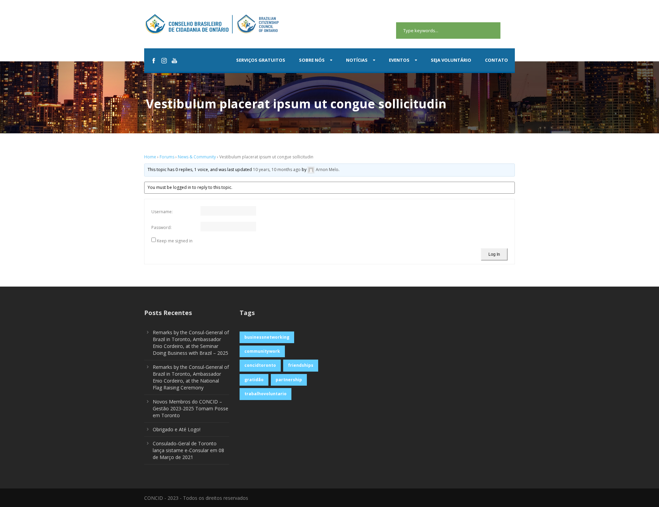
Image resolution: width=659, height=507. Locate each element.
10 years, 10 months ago (277, 170)
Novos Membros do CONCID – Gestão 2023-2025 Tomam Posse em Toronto (190, 408)
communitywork (262, 351)
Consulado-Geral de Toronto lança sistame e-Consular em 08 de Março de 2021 (188, 450)
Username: (162, 212)
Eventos (399, 60)
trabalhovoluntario (265, 394)
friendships (300, 365)
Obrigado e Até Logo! (176, 429)
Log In (494, 254)
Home (150, 157)
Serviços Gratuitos (260, 60)
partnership (289, 380)
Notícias (357, 60)
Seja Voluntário (451, 60)
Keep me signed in (175, 241)
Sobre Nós (312, 60)
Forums (167, 157)
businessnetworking (266, 337)
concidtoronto (260, 365)
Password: (161, 227)
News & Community (197, 157)
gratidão (254, 380)
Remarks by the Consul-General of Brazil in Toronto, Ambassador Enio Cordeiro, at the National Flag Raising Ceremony (191, 377)
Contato (496, 60)
